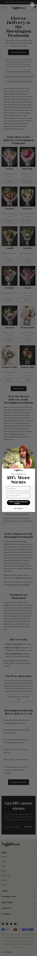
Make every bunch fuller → (18, 503)
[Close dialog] (32, 4)
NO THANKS (18, 508)
